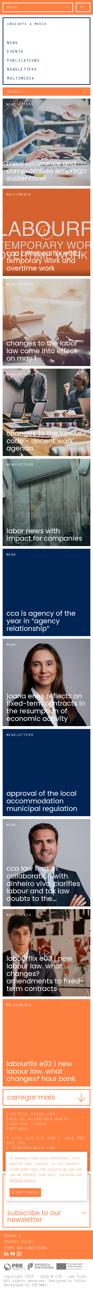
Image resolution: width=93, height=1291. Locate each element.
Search (11, 1236)
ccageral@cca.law (33, 1147)
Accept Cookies (25, 1192)
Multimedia (20, 78)
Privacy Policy (19, 1241)
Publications (23, 60)
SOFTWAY (39, 1285)
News (12, 42)
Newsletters (22, 69)
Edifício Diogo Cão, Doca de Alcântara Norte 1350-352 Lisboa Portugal (37, 1121)
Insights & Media (27, 24)
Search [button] (15, 91)
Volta (80, 1280)
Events (15, 51)
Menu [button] (12, 7)
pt (83, 7)
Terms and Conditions (25, 1248)
